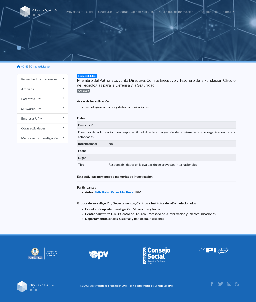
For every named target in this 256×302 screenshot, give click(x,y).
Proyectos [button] (73, 11)
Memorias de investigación (39, 138)
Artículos (27, 89)
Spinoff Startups (142, 11)
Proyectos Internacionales (39, 79)
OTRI (89, 11)
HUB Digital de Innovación (175, 11)
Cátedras (122, 11)
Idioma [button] (227, 11)
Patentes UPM (31, 99)
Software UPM (31, 108)
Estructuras (104, 11)
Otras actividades (40, 66)
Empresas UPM (32, 118)
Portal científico (207, 11)
